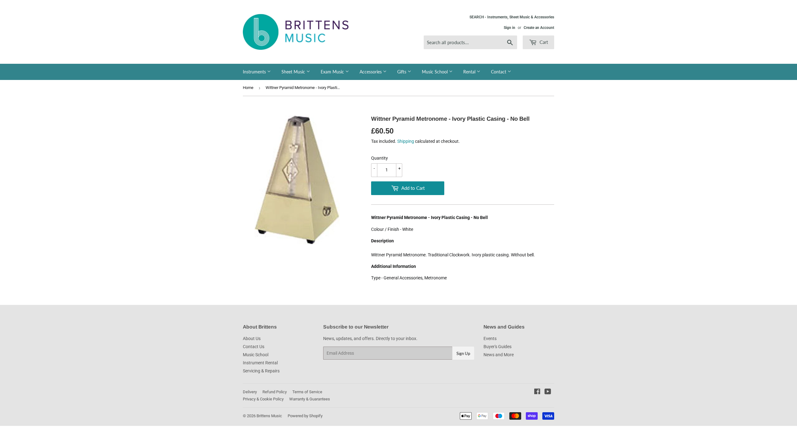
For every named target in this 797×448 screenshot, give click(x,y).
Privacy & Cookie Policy (263, 399)
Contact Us (253, 346)
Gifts (402, 71)
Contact (499, 71)
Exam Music (333, 71)
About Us (252, 338)
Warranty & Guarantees (309, 399)
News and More (498, 354)
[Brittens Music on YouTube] (548, 392)
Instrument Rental (260, 362)
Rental (470, 71)
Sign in (509, 28)
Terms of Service (307, 392)
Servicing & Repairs (261, 370)
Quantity (379, 158)
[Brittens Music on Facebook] (537, 392)
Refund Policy (274, 392)
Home (248, 87)
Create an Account (539, 28)
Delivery (250, 392)
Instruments (255, 71)
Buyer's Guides (497, 346)
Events (490, 338)
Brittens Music (269, 415)
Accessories (371, 71)
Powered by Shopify (305, 415)
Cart (543, 42)
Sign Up (463, 353)
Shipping (405, 141)
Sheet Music (293, 71)
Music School (435, 71)
